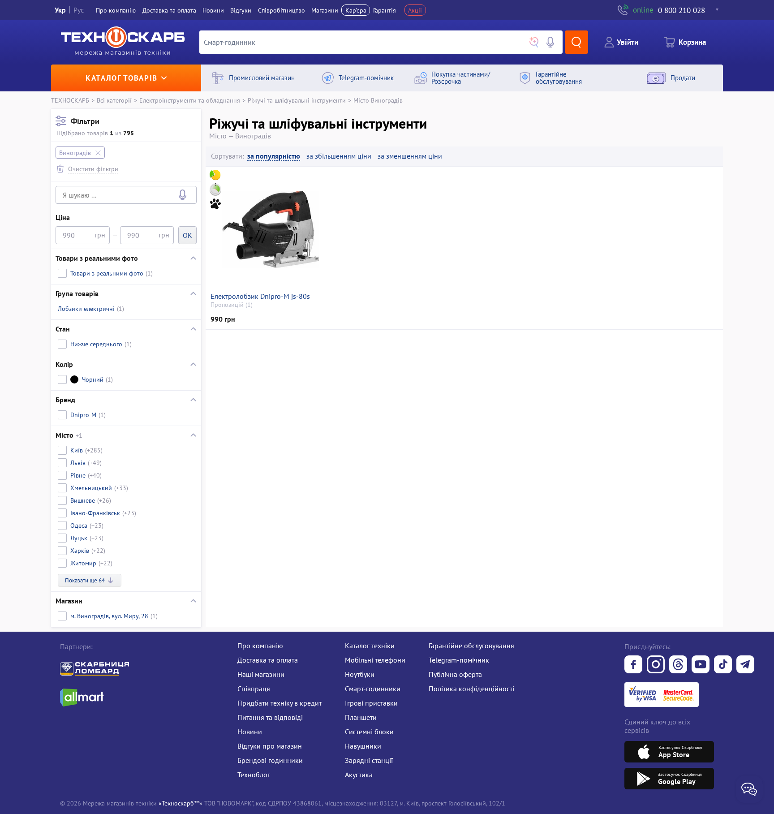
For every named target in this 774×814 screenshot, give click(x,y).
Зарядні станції (369, 760)
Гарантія (384, 10)
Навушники (363, 745)
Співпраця (253, 688)
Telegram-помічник (459, 659)
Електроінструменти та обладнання (189, 100)
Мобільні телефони (375, 659)
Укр (60, 9)
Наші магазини (260, 674)
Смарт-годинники (372, 688)
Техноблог (253, 774)
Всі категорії (114, 100)
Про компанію (260, 645)
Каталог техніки (370, 645)
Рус (78, 9)
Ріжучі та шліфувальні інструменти (297, 100)
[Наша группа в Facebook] (633, 665)
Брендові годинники (270, 760)
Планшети (361, 717)
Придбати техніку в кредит (279, 702)
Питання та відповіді (270, 717)
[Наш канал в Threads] (678, 665)
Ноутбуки (359, 674)
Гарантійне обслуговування (471, 645)
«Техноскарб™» (180, 803)
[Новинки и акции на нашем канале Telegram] (745, 665)
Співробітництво (281, 10)
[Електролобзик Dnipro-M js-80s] (270, 229)
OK (187, 235)
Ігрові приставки (371, 702)
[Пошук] (576, 42)
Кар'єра (355, 10)
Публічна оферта (455, 674)
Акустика (359, 774)
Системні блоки (369, 731)
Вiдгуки (240, 10)
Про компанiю (116, 10)
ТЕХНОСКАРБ (70, 100)
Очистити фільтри (93, 168)
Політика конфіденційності (471, 688)
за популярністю (273, 156)
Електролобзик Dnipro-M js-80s (260, 296)
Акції (415, 10)
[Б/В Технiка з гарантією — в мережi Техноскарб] (701, 665)
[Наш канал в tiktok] (723, 665)
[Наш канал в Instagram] (656, 665)
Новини (213, 10)
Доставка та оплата (169, 10)
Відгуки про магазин (269, 745)
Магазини (324, 10)
